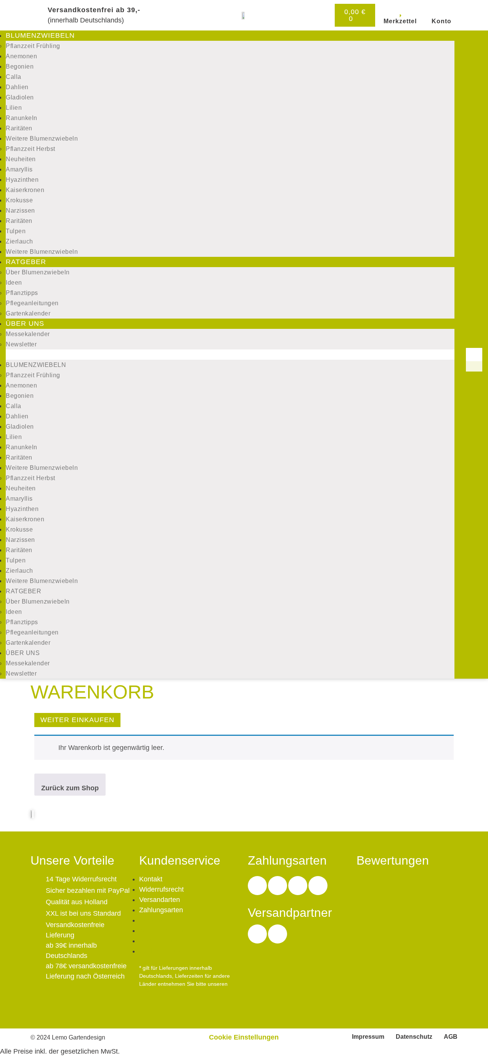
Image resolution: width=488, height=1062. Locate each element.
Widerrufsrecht (161, 889)
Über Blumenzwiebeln (38, 272)
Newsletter (21, 344)
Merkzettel (400, 21)
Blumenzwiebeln (40, 35)
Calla (13, 77)
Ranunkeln (21, 118)
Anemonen (21, 56)
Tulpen (16, 231)
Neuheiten (21, 159)
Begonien (20, 66)
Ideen (14, 282)
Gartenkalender (28, 313)
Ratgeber (26, 262)
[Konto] (441, 10)
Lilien (14, 107)
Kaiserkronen (25, 190)
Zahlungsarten (161, 910)
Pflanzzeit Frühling (33, 46)
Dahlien (17, 87)
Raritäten (19, 128)
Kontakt (150, 879)
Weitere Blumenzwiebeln (42, 138)
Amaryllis (19, 169)
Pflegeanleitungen (32, 303)
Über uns (25, 323)
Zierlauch (19, 241)
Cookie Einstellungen (244, 1037)
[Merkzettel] (400, 10)
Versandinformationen (168, 992)
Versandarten (159, 899)
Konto (441, 21)
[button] (230, 354)
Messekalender (28, 334)
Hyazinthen (22, 179)
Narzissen (20, 210)
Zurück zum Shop (70, 788)
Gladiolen (20, 97)
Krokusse (19, 200)
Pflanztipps (22, 293)
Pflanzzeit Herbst (30, 149)
